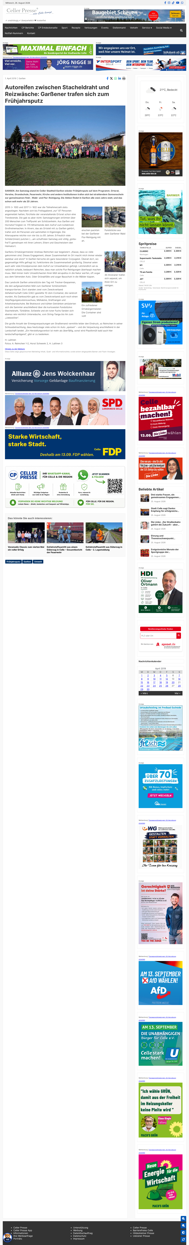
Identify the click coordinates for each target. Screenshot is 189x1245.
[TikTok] (173, 2)
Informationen (20, 1233)
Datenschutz (79, 1235)
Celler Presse (20, 1227)
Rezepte (76, 27)
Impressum (79, 1238)
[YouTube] (177, 2)
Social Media (162, 27)
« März (144, 693)
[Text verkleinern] (183, 1225)
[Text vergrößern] (183, 1218)
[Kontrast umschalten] (183, 1232)
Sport (65, 27)
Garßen (22, 78)
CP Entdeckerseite (47, 27)
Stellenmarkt (119, 27)
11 (160, 678)
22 (141, 685)
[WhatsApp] (182, 2)
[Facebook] (165, 2)
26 (166, 685)
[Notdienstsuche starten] (178, 636)
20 (173, 682)
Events (104, 27)
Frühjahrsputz (13, 561)
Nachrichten (11, 27)
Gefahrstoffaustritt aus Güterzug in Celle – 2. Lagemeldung (104, 548)
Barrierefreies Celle (143, 1230)
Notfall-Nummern (14, 33)
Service (146, 27)
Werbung (77, 1230)
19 (167, 682)
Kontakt (31, 33)
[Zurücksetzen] (183, 1239)
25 (160, 685)
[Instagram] (169, 2)
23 (148, 685)
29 (141, 689)
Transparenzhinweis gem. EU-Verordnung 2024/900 (30, 57)
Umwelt (38, 561)
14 (179, 678)
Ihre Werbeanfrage (23, 1235)
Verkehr (134, 27)
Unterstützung (80, 1227)
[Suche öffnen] (181, 30)
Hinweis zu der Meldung (15, 349)
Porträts (17, 1238)
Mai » (177, 693)
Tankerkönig (148, 288)
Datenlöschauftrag (83, 1233)
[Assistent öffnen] (7, 1237)
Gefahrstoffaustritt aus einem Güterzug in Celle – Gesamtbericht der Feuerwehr (64, 550)
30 (148, 689)
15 (142, 682)
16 (148, 682)
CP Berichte (28, 27)
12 (167, 678)
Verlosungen (90, 27)
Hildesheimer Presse (143, 1233)
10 (154, 678)
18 (160, 682)
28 (179, 685)
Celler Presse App (22, 1230)
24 (154, 685)
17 (154, 682)
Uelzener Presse (141, 1235)
